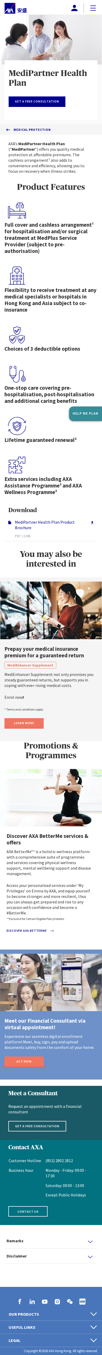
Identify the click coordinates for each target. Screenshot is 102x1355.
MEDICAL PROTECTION (32, 130)
